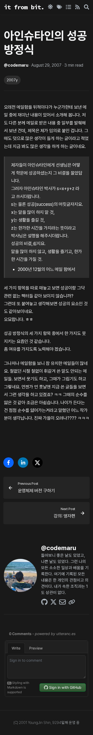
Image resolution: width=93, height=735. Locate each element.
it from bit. (24, 7)
